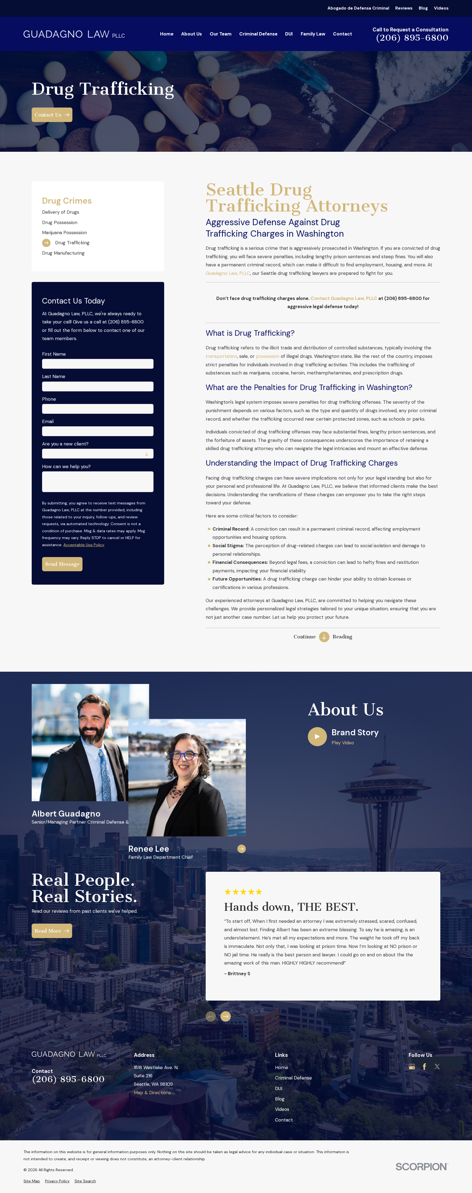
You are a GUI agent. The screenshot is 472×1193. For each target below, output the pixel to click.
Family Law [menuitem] (313, 34)
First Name (54, 354)
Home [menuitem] (166, 34)
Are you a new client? (65, 444)
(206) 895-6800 (412, 38)
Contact (284, 1120)
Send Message (62, 564)
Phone (49, 399)
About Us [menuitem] (191, 34)
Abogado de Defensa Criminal (358, 8)
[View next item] (225, 1016)
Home (281, 1067)
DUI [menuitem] (289, 34)
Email (48, 421)
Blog (423, 8)
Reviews (403, 8)
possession (267, 356)
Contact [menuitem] (342, 34)
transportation (221, 356)
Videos (441, 8)
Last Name (53, 376)
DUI (278, 1088)
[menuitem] (98, 212)
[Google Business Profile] (412, 1066)
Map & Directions (152, 1093)
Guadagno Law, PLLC (228, 273)
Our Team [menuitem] (221, 34)
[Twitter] (437, 1066)
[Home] (74, 34)
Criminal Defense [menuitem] (258, 34)
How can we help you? (66, 466)
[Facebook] (424, 1066)
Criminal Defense (293, 1078)
